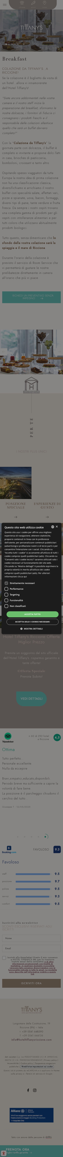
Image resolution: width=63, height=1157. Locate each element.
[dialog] (32, 578)
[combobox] (52, 526)
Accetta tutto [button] (32, 614)
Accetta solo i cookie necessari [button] (32, 622)
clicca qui (22, 576)
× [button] (57, 527)
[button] (31, 629)
